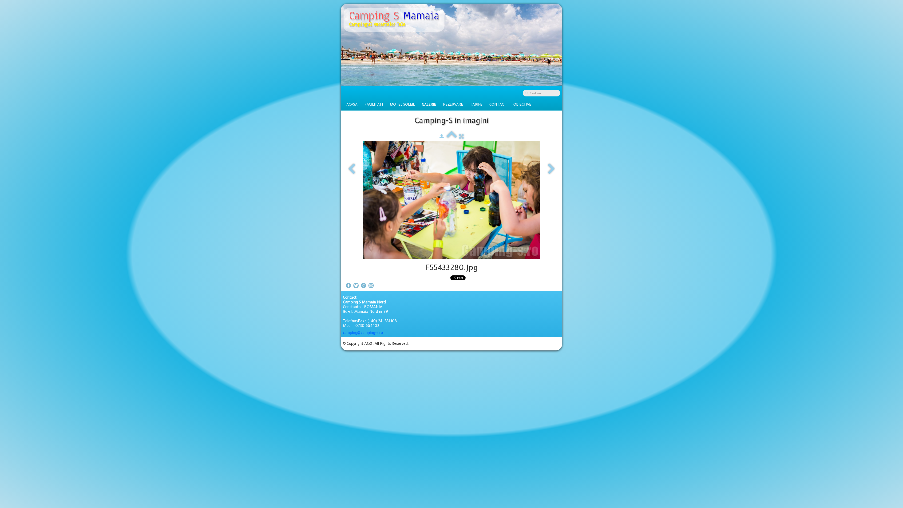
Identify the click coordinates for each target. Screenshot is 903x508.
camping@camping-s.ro (363, 332)
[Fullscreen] (461, 136)
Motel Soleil (402, 104)
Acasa (351, 104)
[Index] (451, 136)
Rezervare (453, 104)
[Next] (551, 169)
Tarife (476, 104)
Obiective (522, 104)
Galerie (429, 104)
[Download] (442, 136)
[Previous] (352, 169)
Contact (497, 104)
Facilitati (373, 104)
